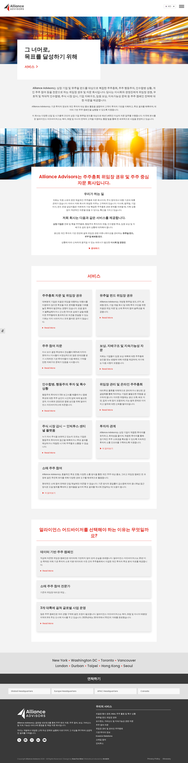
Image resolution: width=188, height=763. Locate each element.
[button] (181, 6)
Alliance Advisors (33, 759)
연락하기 (94, 678)
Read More (49, 327)
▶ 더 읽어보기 (106, 448)
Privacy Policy (153, 759)
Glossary (167, 759)
